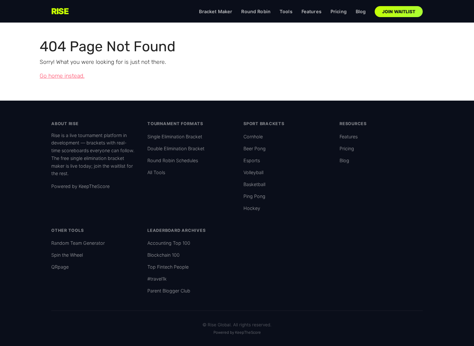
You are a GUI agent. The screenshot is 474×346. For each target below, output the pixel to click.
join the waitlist (109, 166)
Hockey (251, 208)
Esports (251, 160)
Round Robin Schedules (172, 160)
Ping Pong (254, 196)
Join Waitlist (399, 11)
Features (311, 11)
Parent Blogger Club (168, 290)
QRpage (60, 267)
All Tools (156, 172)
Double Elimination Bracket (175, 148)
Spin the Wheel (67, 255)
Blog (361, 11)
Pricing (339, 11)
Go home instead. (62, 76)
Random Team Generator (78, 243)
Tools (286, 11)
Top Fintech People (168, 267)
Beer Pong (254, 148)
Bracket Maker (215, 11)
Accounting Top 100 (168, 243)
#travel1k (157, 279)
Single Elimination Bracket (174, 136)
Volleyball (253, 172)
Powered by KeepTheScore (80, 186)
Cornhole (253, 136)
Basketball (254, 184)
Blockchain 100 (163, 255)
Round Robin (256, 11)
